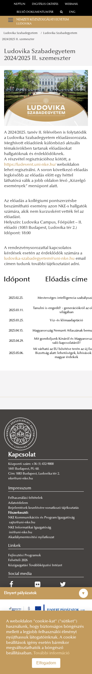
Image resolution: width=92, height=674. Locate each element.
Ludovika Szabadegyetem (21, 33)
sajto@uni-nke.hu (22, 522)
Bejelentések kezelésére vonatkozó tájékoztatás (43, 508)
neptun (19, 4)
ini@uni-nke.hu (20, 532)
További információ (51, 653)
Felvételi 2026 (18, 560)
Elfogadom (46, 663)
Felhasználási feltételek (25, 498)
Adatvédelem (18, 503)
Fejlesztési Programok (24, 555)
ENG (72, 12)
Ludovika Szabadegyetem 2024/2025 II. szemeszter (39, 55)
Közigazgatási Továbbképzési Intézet (35, 565)
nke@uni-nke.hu (20, 478)
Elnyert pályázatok (66, 610)
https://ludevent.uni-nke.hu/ (30, 165)
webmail (71, 4)
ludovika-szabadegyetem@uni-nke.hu (39, 259)
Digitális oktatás (45, 4)
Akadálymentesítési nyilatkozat (31, 537)
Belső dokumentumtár (35, 12)
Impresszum (19, 488)
